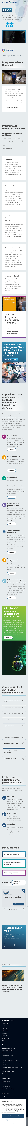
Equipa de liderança (7, 1050)
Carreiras (4, 1053)
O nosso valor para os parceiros (10, 1084)
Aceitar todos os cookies (13, 1116)
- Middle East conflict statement (10, 1060)
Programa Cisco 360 (10, 359)
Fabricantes (12, 55)
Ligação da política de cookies (8, 1112)
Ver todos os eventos (16, 882)
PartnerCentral (6, 1081)
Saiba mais (11, 449)
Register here (18, 904)
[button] (14, 76)
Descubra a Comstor (12, 107)
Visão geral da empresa (8, 1048)
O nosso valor (5, 1023)
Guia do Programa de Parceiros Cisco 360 (12, 332)
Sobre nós (4, 1035)
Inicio (4, 55)
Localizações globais (7, 1055)
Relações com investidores (9, 1074)
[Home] (9, 2)
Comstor (4, 1028)
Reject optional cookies (13, 1120)
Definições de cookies (13, 1123)
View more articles (7, 964)
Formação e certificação (8, 1089)
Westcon (4, 1026)
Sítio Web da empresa (8, 1071)
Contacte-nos (9, 945)
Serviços (4, 1033)
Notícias (4, 1058)
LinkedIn (4, 1096)
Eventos (4, 1040)
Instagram (5, 1099)
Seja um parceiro (6, 1086)
